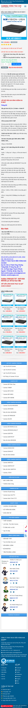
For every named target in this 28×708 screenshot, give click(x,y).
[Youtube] (19, 565)
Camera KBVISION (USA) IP (10, 430)
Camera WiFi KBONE (8, 397)
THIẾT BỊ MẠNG (7, 520)
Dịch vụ (3, 674)
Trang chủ (3, 667)
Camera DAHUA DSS (8, 448)
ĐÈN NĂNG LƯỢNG (8, 545)
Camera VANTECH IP (8, 466)
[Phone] (26, 527)
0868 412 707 (14, 598)
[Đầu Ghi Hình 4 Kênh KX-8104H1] (7, 341)
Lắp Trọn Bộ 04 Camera (9, 366)
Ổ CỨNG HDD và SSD (9, 527)
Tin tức (3, 676)
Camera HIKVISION (8, 409)
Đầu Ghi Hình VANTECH (9, 469)
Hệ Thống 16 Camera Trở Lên (11, 376)
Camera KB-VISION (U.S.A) (10, 426)
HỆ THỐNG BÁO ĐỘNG (9, 509)
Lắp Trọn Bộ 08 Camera (9, 373)
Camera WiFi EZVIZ (8, 391)
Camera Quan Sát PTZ (9, 495)
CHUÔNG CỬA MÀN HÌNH (10, 506)
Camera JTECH (7, 472)
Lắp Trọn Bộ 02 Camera (9, 369)
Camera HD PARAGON (9, 415)
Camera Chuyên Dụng (9, 491)
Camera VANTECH (8, 462)
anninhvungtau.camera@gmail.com (13, 652)
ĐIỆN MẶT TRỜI (7, 538)
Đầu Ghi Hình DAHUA (8, 454)
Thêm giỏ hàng (16, 64)
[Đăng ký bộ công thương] (8, 661)
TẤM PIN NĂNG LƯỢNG (9, 552)
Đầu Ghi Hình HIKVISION (9, 412)
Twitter (18, 672)
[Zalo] (11, 565)
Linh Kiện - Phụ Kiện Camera (10, 524)
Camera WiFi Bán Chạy (9, 384)
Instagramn (19, 674)
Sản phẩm (3, 672)
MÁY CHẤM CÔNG (8, 480)
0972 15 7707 (14, 580)
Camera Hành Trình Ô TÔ (10, 498)
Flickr (17, 681)
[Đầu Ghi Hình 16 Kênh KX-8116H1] (21, 320)
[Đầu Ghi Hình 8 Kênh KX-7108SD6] (21, 299)
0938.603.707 (16, 650)
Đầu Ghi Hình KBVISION (15, 67)
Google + (18, 678)
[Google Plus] (16, 565)
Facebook (18, 667)
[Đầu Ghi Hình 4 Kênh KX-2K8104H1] (7, 320)
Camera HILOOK (7, 419)
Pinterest (18, 676)
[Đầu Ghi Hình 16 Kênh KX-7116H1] (21, 341)
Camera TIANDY (7, 387)
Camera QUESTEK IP (8, 437)
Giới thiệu (3, 670)
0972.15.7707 (9, 650)
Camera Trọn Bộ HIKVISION (10, 405)
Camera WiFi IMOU (8, 394)
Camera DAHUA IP (8, 451)
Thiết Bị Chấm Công (8, 484)
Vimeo (17, 683)
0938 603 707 (14, 562)
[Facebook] (14, 565)
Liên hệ (3, 678)
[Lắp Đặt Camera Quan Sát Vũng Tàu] (11, 6)
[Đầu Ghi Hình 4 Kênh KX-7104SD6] (7, 299)
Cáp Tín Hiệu (6, 531)
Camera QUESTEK (8, 433)
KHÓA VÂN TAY (7, 513)
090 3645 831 (14, 571)
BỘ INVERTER (7, 548)
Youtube (18, 670)
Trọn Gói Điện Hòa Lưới (9, 542)
